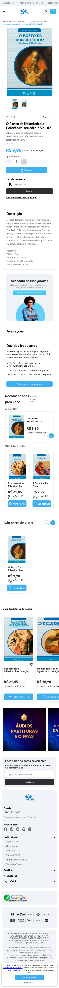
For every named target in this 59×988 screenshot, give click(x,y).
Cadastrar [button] (30, 781)
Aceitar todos (29, 977)
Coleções (21, 21)
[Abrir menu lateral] (4, 11)
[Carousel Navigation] (49, 522)
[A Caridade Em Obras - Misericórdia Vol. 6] (42, 467)
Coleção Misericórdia (38, 21)
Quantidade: (12, 156)
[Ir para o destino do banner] (29, 297)
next (52, 522)
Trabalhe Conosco (15, 864)
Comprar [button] (28, 170)
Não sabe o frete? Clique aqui (21, 197)
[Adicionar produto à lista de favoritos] (45, 117)
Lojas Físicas (12, 841)
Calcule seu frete (15, 179)
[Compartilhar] (51, 117)
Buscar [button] (29, 191)
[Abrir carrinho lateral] (53, 11)
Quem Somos (12, 845)
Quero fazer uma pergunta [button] (29, 384)
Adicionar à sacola (21, 697)
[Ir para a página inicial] (24, 11)
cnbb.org (10, 850)
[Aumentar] (24, 162)
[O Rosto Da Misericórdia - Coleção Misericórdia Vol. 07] (16, 550)
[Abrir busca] (46, 11)
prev (46, 522)
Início (9, 21)
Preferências (29, 982)
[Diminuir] (9, 162)
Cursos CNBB (13, 855)
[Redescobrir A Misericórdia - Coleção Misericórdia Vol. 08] (17, 467)
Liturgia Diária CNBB (16, 859)
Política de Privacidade (12, 967)
